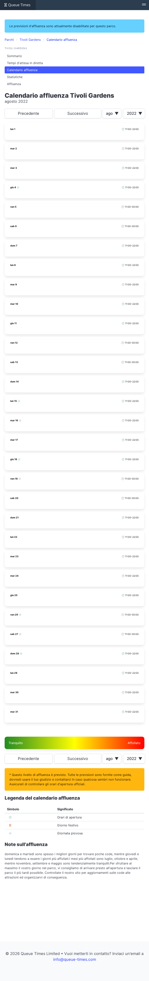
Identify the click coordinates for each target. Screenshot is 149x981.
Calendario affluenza (22, 70)
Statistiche (15, 77)
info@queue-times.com (74, 959)
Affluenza (14, 84)
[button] (144, 5)
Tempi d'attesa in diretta (25, 63)
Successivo (77, 113)
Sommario (14, 56)
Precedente (28, 113)
